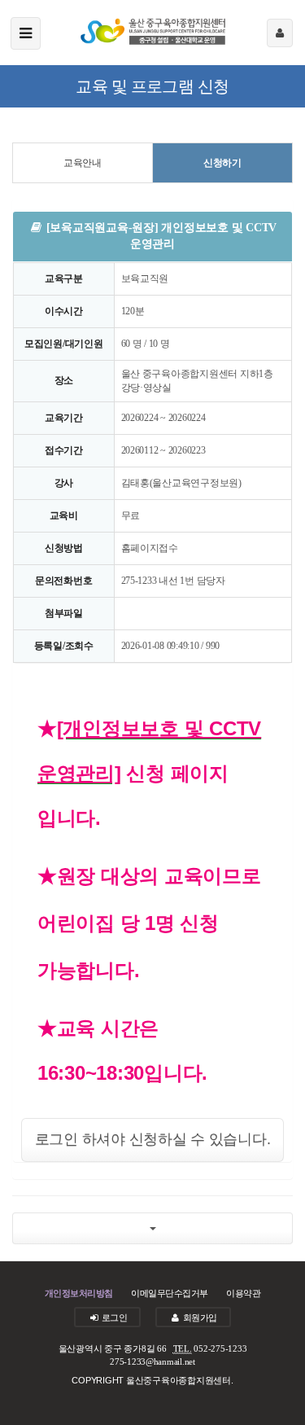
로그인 (113, 1317)
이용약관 (243, 1293)
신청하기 (222, 163)
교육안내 (82, 163)
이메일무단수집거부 (169, 1293)
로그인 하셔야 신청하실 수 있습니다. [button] (153, 1139)
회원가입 (198, 1317)
